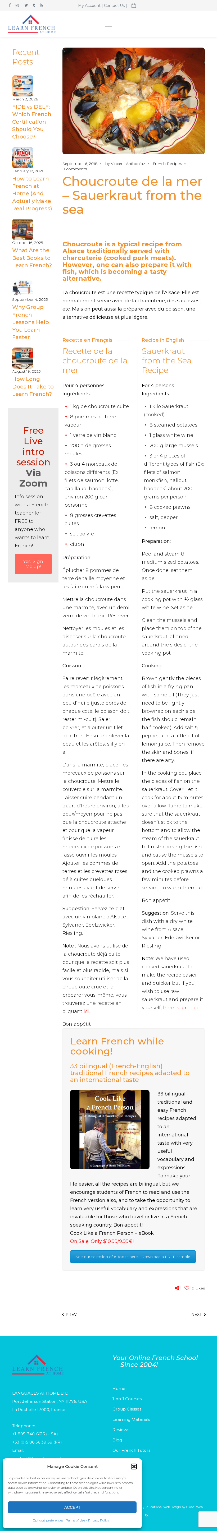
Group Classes (126, 1409)
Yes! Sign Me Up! (33, 564)
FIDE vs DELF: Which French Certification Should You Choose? (31, 121)
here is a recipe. (181, 1008)
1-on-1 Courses (127, 1398)
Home (118, 1388)
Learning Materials (131, 1419)
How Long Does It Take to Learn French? (33, 386)
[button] (134, 1466)
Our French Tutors (131, 1450)
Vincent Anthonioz (128, 163)
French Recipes (167, 163)
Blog (117, 1439)
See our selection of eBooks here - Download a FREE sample (133, 1256)
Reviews (120, 1429)
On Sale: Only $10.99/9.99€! (102, 1241)
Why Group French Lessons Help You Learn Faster (30, 322)
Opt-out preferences (48, 1520)
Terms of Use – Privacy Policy (87, 1520)
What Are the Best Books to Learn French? (32, 258)
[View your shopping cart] (134, 5)
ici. (87, 1011)
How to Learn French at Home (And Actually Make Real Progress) (32, 193)
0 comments (74, 168)
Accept (72, 1507)
